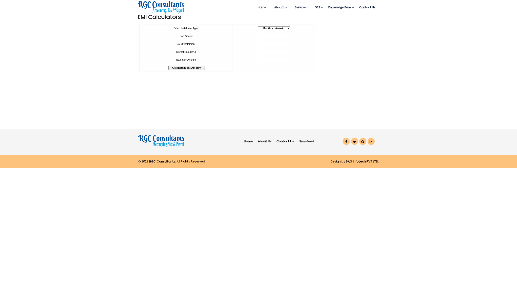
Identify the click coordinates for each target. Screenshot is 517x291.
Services (301, 7)
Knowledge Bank (339, 7)
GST (317, 7)
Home (262, 7)
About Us (280, 7)
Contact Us (367, 7)
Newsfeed (306, 141)
